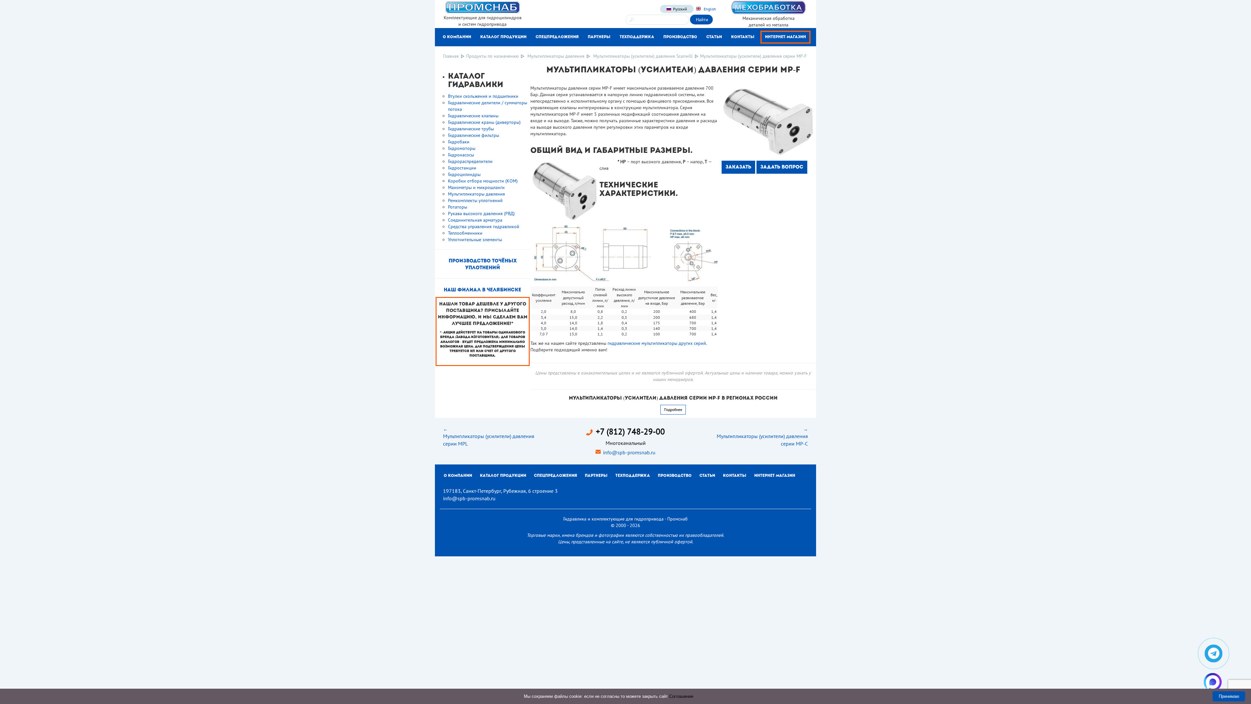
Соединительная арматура (475, 220)
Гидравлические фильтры (473, 135)
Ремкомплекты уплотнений (475, 200)
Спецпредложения (557, 37)
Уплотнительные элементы (475, 239)
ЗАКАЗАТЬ (738, 167)
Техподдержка (637, 37)
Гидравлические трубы (471, 129)
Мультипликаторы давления (555, 56)
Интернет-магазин (785, 37)
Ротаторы (457, 207)
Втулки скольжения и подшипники (483, 96)
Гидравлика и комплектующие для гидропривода (613, 519)
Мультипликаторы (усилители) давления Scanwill (643, 56)
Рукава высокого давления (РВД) (481, 213)
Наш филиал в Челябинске (482, 290)
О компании (457, 37)
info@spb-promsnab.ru (629, 452)
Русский (680, 9)
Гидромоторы (461, 148)
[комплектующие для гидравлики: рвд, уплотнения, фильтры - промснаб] (482, 7)
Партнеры (599, 37)
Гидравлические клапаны (473, 116)
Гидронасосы (461, 155)
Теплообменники (465, 233)
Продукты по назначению (492, 56)
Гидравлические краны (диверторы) (484, 122)
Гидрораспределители (470, 161)
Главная (451, 56)
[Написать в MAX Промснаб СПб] (1213, 682)
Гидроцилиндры (464, 174)
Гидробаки (458, 142)
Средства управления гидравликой (483, 226)
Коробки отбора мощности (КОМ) (483, 181)
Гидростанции (462, 168)
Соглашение (681, 696)
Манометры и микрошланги (476, 187)
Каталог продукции (503, 37)
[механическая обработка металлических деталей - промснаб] (768, 7)
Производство (680, 37)
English (709, 9)
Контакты (743, 37)
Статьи (714, 37)
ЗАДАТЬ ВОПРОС (781, 167)
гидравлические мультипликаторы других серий (657, 343)
